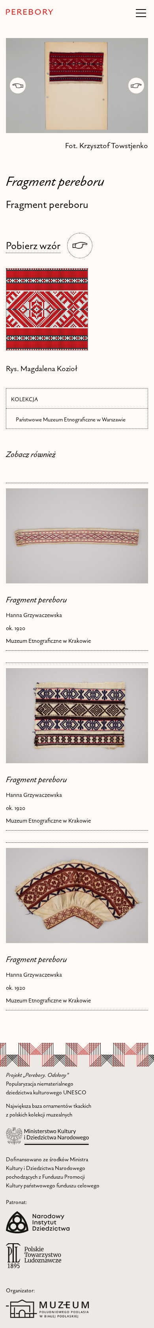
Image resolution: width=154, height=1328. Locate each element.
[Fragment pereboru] (77, 535)
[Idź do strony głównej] (29, 12)
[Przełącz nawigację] (141, 13)
